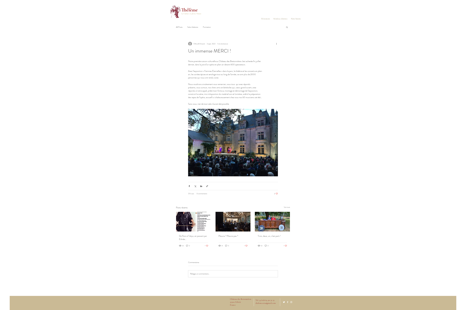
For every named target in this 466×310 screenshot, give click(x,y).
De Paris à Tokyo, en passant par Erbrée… (193, 237)
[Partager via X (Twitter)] (195, 186)
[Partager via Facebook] (189, 186)
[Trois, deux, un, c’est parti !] (272, 221)
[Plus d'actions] (276, 43)
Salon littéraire (192, 27)
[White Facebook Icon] (287, 302)
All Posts (179, 27)
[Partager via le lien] (207, 186)
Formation (207, 27)
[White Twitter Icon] (284, 302)
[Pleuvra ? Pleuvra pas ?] (233, 221)
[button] (287, 27)
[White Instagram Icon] (291, 302)
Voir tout (287, 207)
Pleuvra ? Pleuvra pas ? (228, 236)
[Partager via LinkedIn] (201, 186)
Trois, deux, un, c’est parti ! (269, 236)
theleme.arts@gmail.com (266, 303)
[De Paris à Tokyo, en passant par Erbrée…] (193, 221)
